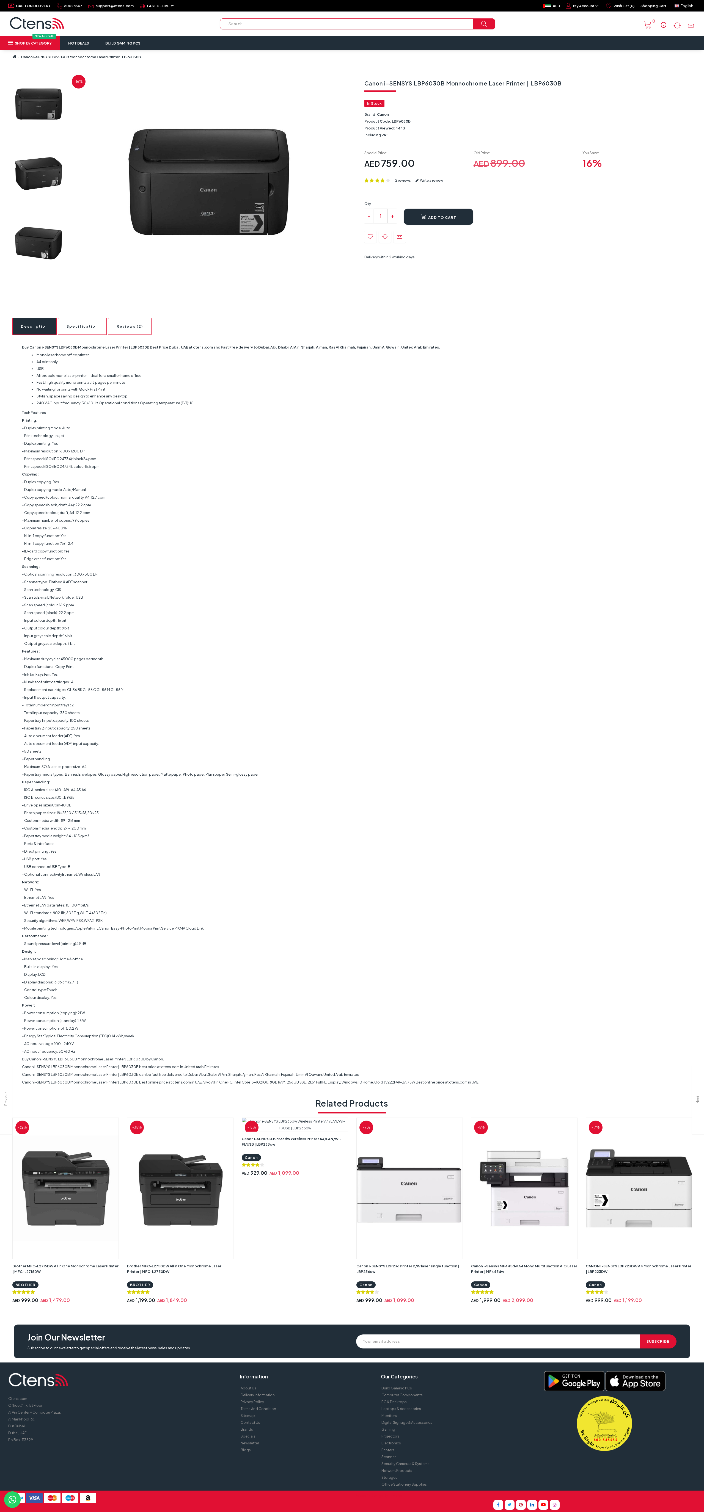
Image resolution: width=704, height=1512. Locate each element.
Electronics (391, 1443)
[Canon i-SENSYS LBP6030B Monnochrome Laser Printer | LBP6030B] (38, 104)
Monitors (389, 1415)
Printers (387, 1450)
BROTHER (25, 1284)
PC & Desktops (394, 1402)
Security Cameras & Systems (405, 1463)
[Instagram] (555, 1505)
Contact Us (250, 1422)
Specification (82, 326)
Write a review (431, 180)
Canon (383, 114)
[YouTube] (543, 1505)
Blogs (246, 1450)
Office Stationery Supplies (404, 1484)
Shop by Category (34, 40)
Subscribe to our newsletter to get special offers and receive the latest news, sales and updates (109, 1348)
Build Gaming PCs (122, 43)
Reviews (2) (130, 326)
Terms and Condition (258, 1408)
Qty (367, 203)
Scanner (388, 1457)
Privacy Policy (252, 1402)
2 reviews (403, 180)
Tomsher (396, 1495)
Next (698, 1100)
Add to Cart (441, 217)
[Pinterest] (521, 1505)
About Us (248, 1388)
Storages (389, 1477)
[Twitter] (510, 1505)
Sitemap (248, 1415)
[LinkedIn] (532, 1505)
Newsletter (250, 1443)
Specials (248, 1436)
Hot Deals (78, 43)
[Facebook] (498, 1505)
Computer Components (402, 1395)
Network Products (396, 1470)
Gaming (388, 1429)
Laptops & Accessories (401, 1408)
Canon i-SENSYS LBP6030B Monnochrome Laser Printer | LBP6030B (81, 57)
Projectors (390, 1436)
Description (34, 326)
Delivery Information (258, 1395)
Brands (247, 1429)
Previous (6, 1098)
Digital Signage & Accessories (406, 1422)
